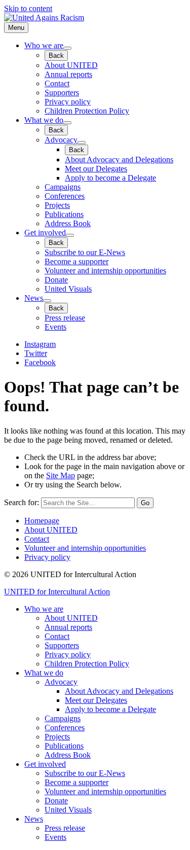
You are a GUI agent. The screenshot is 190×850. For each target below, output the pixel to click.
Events (55, 327)
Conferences (65, 196)
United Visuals (68, 289)
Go (145, 503)
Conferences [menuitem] (65, 727)
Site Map (60, 475)
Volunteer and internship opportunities (105, 270)
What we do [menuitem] (43, 672)
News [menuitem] (33, 818)
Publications (64, 214)
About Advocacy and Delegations (119, 159)
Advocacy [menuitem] (61, 682)
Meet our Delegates (96, 168)
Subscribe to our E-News (85, 252)
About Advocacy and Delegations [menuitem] (119, 691)
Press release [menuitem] (65, 828)
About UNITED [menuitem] (71, 618)
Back (56, 55)
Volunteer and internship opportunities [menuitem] (105, 791)
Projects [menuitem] (57, 736)
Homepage (41, 520)
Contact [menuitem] (57, 636)
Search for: (21, 502)
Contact (57, 83)
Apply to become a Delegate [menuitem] (110, 709)
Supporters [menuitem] (62, 645)
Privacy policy (68, 101)
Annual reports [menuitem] (68, 627)
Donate (56, 279)
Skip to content (28, 8)
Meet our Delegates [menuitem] (96, 700)
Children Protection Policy (87, 111)
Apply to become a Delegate (110, 177)
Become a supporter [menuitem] (76, 782)
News (33, 298)
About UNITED (71, 65)
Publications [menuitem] (64, 745)
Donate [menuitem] (56, 800)
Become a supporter (76, 261)
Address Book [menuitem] (68, 755)
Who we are (43, 45)
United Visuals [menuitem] (68, 809)
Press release (65, 317)
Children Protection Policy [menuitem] (87, 663)
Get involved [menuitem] (45, 764)
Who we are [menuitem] (43, 609)
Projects (57, 205)
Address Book (68, 223)
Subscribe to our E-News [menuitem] (85, 773)
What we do (43, 120)
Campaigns (63, 187)
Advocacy (61, 139)
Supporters (62, 92)
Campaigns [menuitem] (63, 718)
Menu (16, 27)
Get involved (45, 232)
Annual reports (68, 74)
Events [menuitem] (55, 837)
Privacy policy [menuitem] (68, 654)
